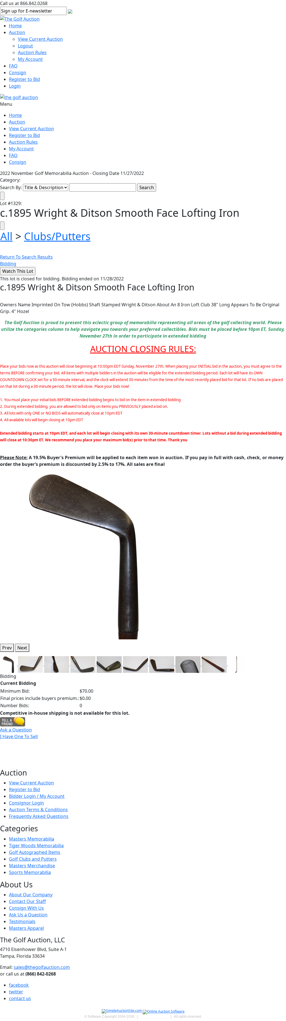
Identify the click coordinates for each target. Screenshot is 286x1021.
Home (15, 26)
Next (22, 648)
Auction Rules (32, 52)
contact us (20, 998)
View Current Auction (40, 39)
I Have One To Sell (19, 736)
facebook (19, 985)
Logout (25, 46)
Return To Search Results (26, 257)
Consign (17, 72)
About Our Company (31, 895)
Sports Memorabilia (30, 872)
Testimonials (22, 921)
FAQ (13, 66)
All (6, 236)
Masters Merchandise (32, 866)
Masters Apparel (26, 928)
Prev (7, 648)
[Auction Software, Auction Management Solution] (122, 1011)
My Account (30, 59)
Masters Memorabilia (31, 839)
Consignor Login (26, 803)
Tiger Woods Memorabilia (36, 845)
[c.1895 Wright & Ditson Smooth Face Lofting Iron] (84, 555)
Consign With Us (26, 908)
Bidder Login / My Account (37, 796)
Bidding (8, 264)
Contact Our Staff (27, 901)
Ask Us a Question (28, 915)
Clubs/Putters (57, 236)
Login (15, 86)
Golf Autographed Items (34, 852)
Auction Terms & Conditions (38, 809)
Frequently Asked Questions (38, 816)
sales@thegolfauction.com (42, 967)
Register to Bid (24, 79)
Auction (17, 32)
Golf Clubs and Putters (33, 859)
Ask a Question (16, 730)
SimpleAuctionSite (154, 1016)
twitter (16, 992)
